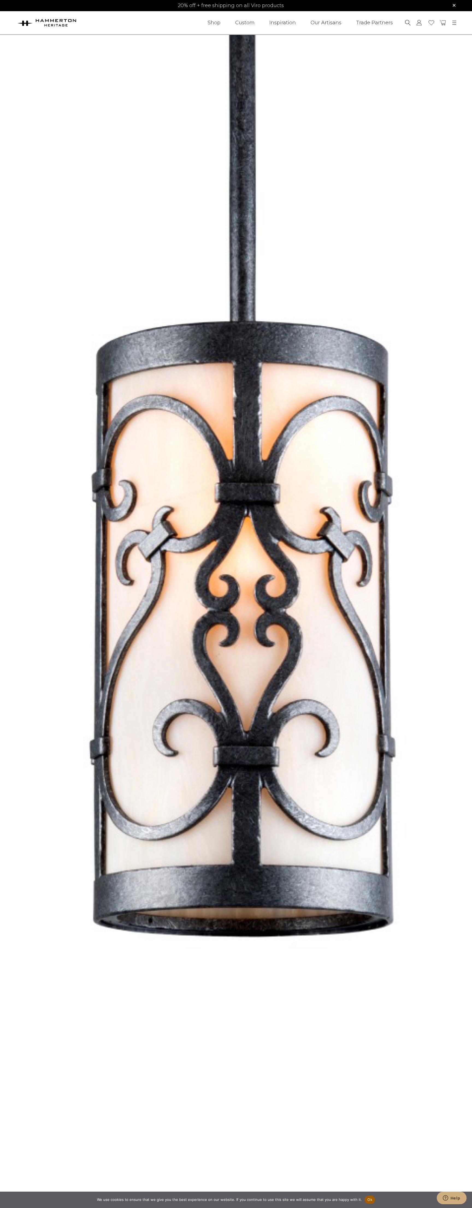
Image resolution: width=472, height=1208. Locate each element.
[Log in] (419, 22)
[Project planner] (431, 23)
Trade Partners (374, 23)
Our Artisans (326, 23)
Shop (214, 23)
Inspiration (282, 23)
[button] (443, 22)
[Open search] (408, 22)
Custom (245, 23)
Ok (369, 1199)
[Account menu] (419, 22)
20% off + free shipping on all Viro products (231, 5)
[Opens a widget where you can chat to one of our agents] (451, 1198)
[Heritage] (62, 22)
